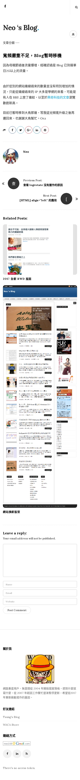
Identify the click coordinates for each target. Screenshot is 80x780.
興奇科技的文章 (58, 97)
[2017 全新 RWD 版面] (40, 249)
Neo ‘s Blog (20, 27)
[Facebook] (5, 7)
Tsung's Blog (11, 717)
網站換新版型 (11, 512)
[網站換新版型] (40, 396)
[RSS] (26, 753)
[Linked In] (17, 753)
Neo (26, 152)
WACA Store (11, 724)
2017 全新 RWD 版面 (17, 279)
